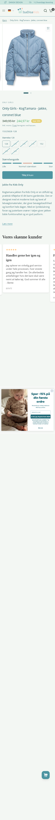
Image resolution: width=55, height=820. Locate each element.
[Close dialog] (52, 391)
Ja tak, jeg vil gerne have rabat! (40, 417)
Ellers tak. (40, 428)
